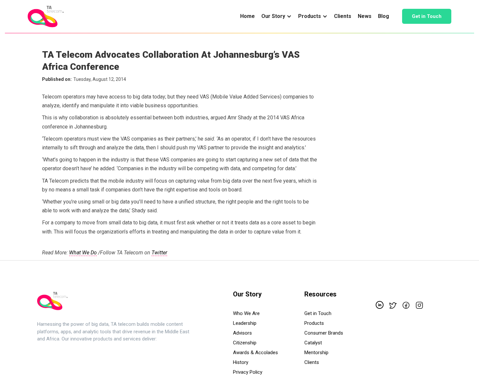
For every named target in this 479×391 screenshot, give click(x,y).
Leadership (244, 323)
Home (247, 16)
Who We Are (246, 313)
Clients (342, 16)
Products (314, 323)
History (240, 362)
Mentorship (316, 352)
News (364, 16)
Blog (383, 16)
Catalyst (313, 343)
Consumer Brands (323, 333)
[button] (276, 16)
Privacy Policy (247, 372)
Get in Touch (427, 16)
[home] (46, 16)
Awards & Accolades (255, 352)
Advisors (242, 333)
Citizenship (244, 343)
